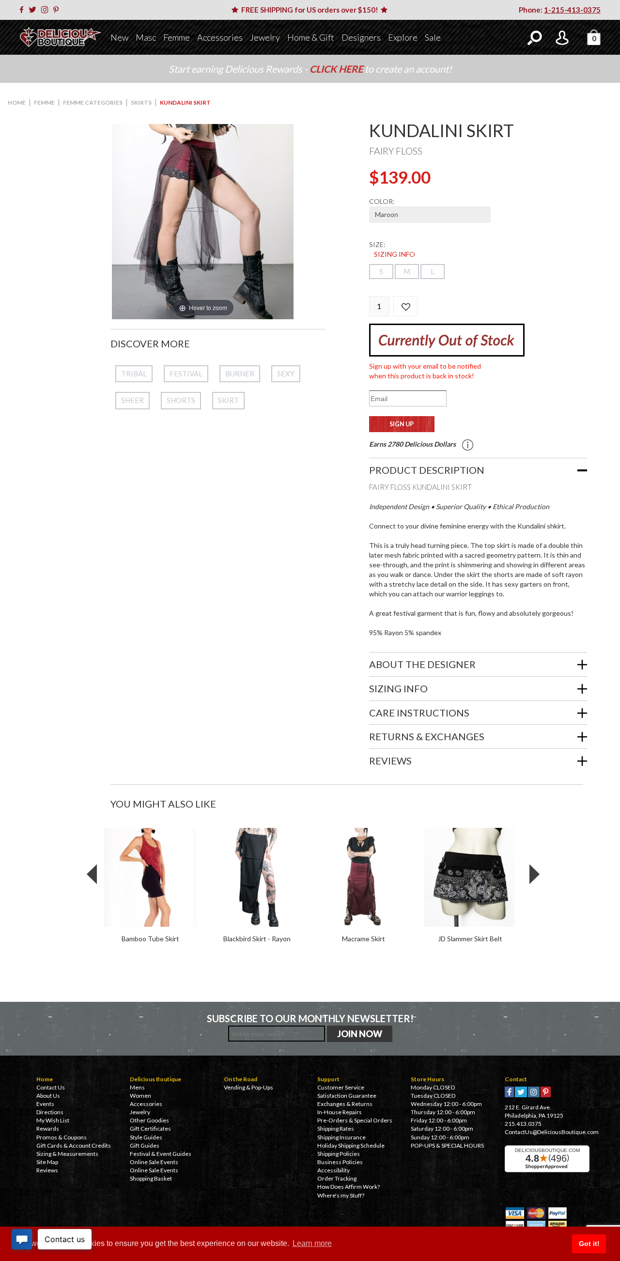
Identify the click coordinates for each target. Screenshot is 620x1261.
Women (140, 1095)
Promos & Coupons (61, 1137)
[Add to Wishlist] (405, 306)
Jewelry (265, 37)
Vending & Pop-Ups (248, 1087)
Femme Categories (93, 102)
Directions (49, 1112)
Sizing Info (394, 254)
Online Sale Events (154, 1162)
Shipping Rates (335, 1128)
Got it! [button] (589, 1243)
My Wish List (52, 1120)
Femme (176, 37)
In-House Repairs (339, 1112)
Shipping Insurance (341, 1137)
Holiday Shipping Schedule (351, 1145)
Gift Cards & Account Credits (73, 1145)
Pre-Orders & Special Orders (354, 1120)
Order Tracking (336, 1178)
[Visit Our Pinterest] (57, 9)
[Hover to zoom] (203, 221)
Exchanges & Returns (344, 1103)
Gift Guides (144, 1145)
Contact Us (50, 1087)
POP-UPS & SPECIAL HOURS (447, 1145)
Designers (361, 37)
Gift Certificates (150, 1128)
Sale (433, 37)
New (119, 37)
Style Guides (146, 1137)
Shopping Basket (151, 1178)
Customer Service (340, 1087)
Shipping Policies (338, 1153)
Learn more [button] (312, 1243)
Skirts (141, 102)
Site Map (47, 1162)
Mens (137, 1087)
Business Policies (340, 1162)
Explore (403, 37)
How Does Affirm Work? (348, 1186)
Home (17, 102)
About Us (48, 1095)
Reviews (47, 1170)
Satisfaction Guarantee (346, 1095)
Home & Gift (310, 37)
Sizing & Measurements (67, 1153)
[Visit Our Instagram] (46, 9)
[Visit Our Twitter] (34, 9)
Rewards (47, 1128)
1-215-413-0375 (572, 9)
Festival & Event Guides (160, 1153)
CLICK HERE (337, 69)
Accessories (220, 37)
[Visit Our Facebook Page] (23, 9)
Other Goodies (149, 1120)
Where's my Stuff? (340, 1195)
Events (45, 1103)
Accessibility (333, 1170)
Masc (146, 37)
